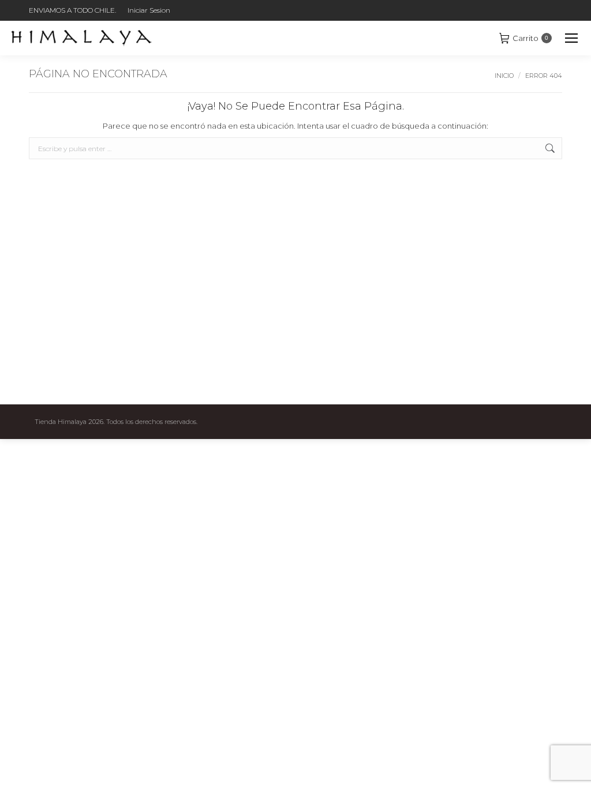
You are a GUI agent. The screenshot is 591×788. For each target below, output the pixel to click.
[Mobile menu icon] (571, 38)
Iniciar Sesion (149, 10)
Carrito (530, 38)
